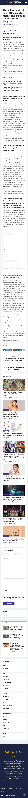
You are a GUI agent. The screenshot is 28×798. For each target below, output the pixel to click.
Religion (5, 717)
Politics (5, 711)
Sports (5, 725)
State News (6, 728)
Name (4, 577)
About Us (3, 788)
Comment (6, 558)
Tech (4, 731)
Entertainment (7, 682)
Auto (4, 674)
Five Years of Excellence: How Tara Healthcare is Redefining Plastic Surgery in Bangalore (13, 499)
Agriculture (6, 665)
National (5, 702)
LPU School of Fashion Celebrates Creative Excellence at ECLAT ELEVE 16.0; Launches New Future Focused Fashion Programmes (17, 647)
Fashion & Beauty (7, 685)
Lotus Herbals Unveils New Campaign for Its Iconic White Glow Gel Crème (13, 478)
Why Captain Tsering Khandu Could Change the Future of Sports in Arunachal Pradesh (17, 636)
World (4, 737)
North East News (7, 705)
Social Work (6, 722)
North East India (7, 24)
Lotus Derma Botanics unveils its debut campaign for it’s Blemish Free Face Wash (14, 435)
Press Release (7, 714)
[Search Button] (23, 616)
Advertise (10, 788)
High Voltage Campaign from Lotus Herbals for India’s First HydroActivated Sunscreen (13, 89)
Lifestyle (6, 410)
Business (5, 677)
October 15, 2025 (15, 461)
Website (5, 590)
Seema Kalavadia (15, 31)
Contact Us (17, 788)
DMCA (2, 790)
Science (5, 719)
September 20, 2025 (16, 502)
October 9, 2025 (15, 482)
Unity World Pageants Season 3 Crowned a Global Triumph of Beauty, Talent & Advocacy (14, 520)
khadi (11, 343)
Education (6, 679)
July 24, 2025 (14, 542)
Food (4, 691)
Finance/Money (7, 688)
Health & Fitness (8, 494)
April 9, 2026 (14, 418)
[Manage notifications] (24, 795)
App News (5, 668)
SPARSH (5, 345)
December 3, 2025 (15, 439)
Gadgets (5, 694)
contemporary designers (12, 340)
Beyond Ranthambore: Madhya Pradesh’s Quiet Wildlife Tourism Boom (12, 83)
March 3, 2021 (17, 24)
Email (4, 584)
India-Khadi (6, 343)
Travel (5, 389)
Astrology (6, 671)
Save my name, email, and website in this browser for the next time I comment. (14, 598)
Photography (6, 708)
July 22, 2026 (14, 397)
